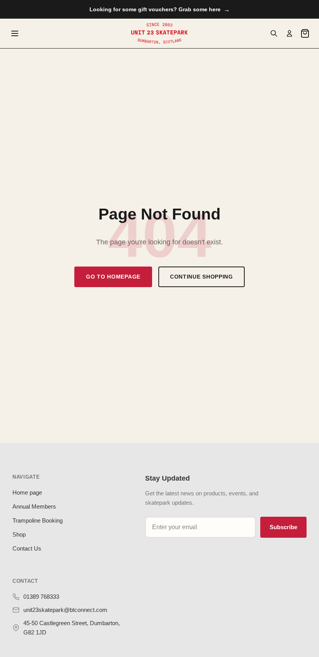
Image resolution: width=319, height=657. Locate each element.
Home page (27, 492)
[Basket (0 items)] (305, 33)
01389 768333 (41, 596)
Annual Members (34, 506)
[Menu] (14, 33)
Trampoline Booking (37, 520)
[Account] (289, 33)
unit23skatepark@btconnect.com (65, 609)
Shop (19, 534)
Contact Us (26, 548)
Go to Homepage (113, 277)
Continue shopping (201, 277)
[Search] (274, 33)
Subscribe (283, 527)
